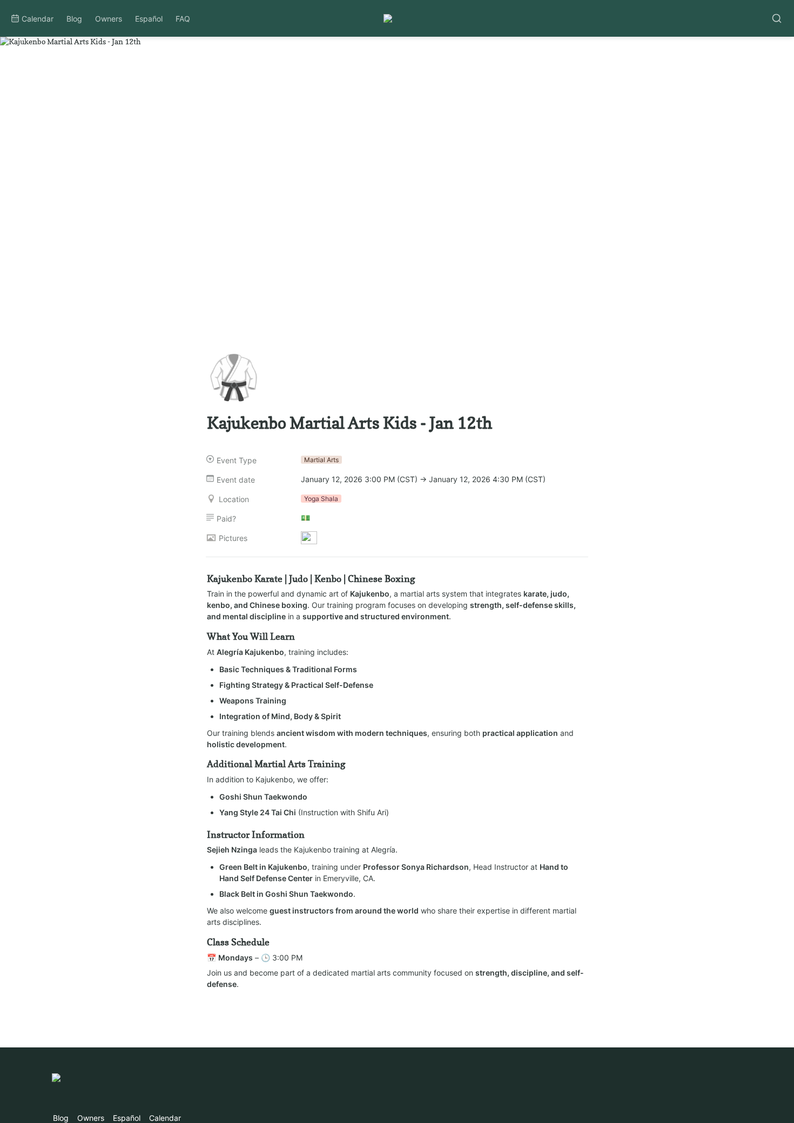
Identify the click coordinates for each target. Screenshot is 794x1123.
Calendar (37, 18)
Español (149, 18)
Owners (108, 18)
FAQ (183, 18)
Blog (74, 18)
